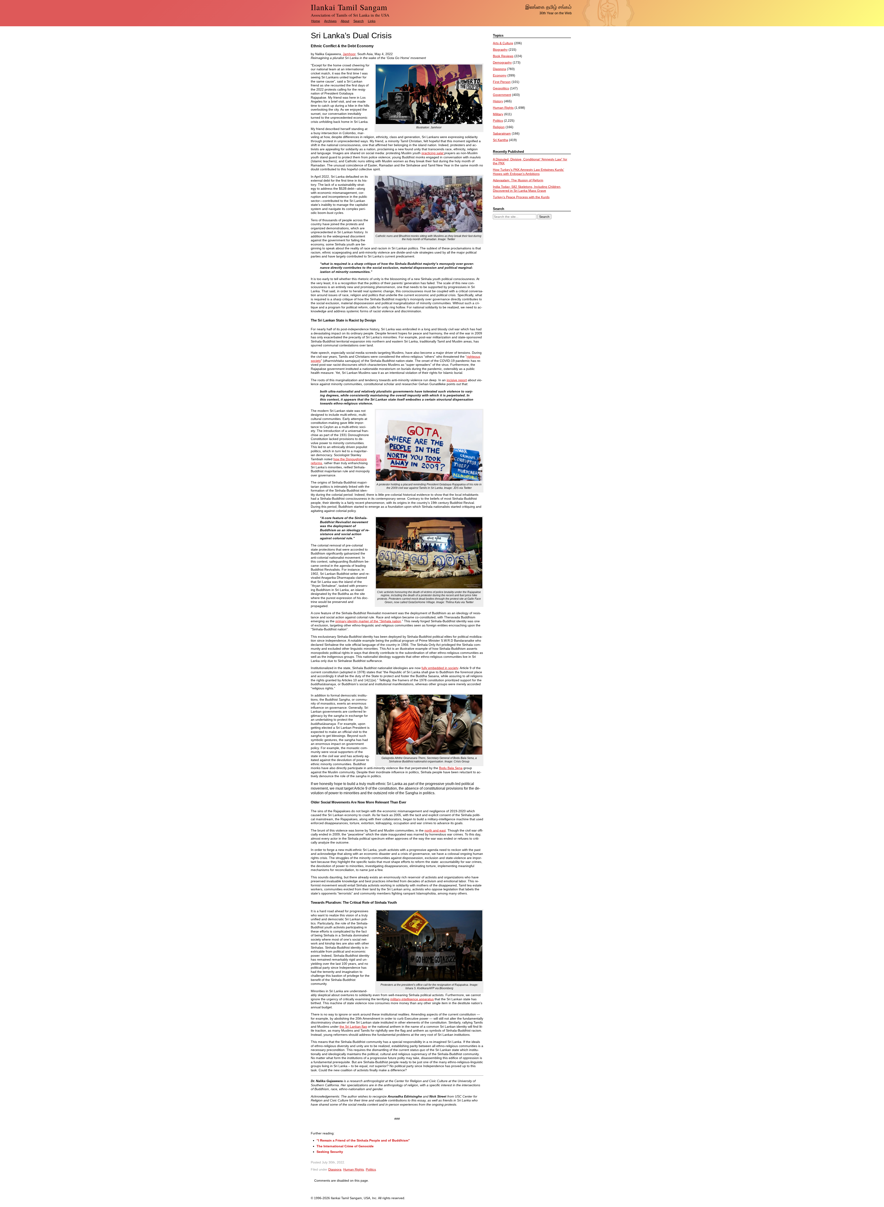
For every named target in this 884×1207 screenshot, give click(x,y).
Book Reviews (503, 56)
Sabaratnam (502, 133)
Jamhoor (349, 54)
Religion (499, 127)
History (498, 101)
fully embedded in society (440, 668)
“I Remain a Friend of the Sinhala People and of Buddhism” (363, 1140)
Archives (330, 21)
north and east (435, 830)
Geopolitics (501, 88)
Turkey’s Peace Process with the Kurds (521, 197)
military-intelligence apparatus (412, 999)
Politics (371, 1169)
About (345, 21)
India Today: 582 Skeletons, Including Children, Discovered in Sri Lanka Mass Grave (527, 189)
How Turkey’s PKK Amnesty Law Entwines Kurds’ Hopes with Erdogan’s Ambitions (528, 172)
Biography (500, 49)
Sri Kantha (500, 140)
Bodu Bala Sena (450, 768)
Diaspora (334, 1169)
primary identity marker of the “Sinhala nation (368, 621)
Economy (499, 75)
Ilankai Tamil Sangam (349, 7)
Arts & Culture (503, 43)
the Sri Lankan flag (353, 1026)
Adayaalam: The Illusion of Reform (518, 180)
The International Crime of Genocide (345, 1146)
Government (502, 95)
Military (498, 114)
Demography (502, 62)
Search (358, 21)
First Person (502, 82)
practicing (432, 153)
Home (315, 21)
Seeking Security (330, 1152)
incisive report (457, 380)
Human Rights (353, 1169)
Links (371, 21)
